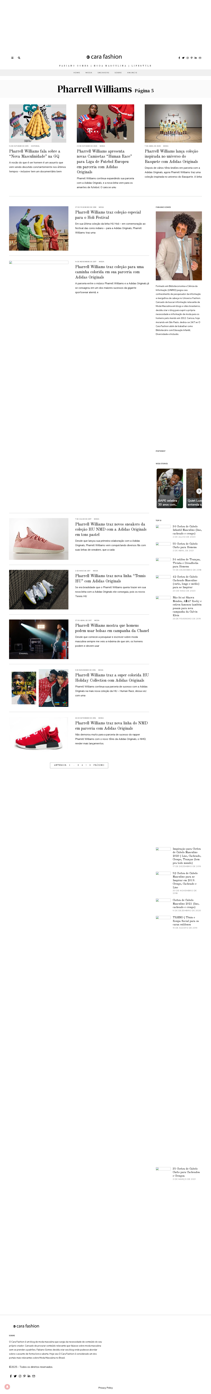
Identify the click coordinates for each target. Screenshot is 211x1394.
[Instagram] (187, 58)
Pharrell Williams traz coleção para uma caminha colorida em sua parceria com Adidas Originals (109, 272)
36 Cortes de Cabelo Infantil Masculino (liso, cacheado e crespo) (187, 530)
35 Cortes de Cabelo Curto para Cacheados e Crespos (186, 1172)
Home (77, 73)
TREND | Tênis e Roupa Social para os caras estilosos (186, 921)
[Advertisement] (99, 23)
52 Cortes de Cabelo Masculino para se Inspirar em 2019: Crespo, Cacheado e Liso (185, 880)
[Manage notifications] (7, 1386)
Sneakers (103, 73)
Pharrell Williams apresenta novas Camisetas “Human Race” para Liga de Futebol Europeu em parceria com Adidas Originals (104, 161)
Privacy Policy (105, 1387)
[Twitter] (183, 58)
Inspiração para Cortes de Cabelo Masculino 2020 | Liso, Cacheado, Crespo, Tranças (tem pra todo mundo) (187, 856)
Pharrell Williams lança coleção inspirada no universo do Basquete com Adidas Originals (171, 156)
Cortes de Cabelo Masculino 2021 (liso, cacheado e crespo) (186, 904)
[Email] (200, 58)
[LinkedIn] (195, 58)
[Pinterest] (191, 58)
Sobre (118, 73)
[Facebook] (179, 58)
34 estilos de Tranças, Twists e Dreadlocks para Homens (186, 563)
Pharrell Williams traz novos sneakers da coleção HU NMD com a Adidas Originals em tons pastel (111, 529)
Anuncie (132, 73)
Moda (89, 73)
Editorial (35, 146)
